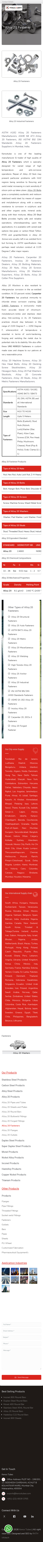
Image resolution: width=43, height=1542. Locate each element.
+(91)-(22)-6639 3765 (17, 1498)
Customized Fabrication (12, 1247)
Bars (4, 1229)
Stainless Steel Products (14, 1079)
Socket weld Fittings (11, 1215)
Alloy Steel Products (12, 1091)
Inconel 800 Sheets (12, 1418)
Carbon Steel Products (13, 1085)
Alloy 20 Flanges (10, 1130)
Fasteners (6, 1220)
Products (6, 1195)
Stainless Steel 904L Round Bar (18, 1407)
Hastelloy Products (11, 1169)
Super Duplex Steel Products (16, 1146)
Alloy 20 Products (11, 1096)
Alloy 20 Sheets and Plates (14, 1107)
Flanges (5, 1201)
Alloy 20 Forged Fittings (13, 1121)
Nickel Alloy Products (13, 1157)
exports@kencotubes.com (19, 1493)
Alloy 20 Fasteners (11, 1125)
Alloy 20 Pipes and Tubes (14, 1102)
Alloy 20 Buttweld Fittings (14, 1116)
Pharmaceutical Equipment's (15, 1252)
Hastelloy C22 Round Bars (15, 1414)
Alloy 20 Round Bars (11, 1111)
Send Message (22, 1377)
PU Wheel (7, 1243)
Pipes (4, 1234)
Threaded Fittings (10, 1210)
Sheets (5, 1238)
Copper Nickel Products (14, 1174)
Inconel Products (10, 1163)
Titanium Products (11, 1180)
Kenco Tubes (25, 1529)
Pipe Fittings (7, 1206)
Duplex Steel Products (13, 1140)
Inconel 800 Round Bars (14, 1397)
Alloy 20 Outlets (9, 1135)
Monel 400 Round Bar (13, 1404)
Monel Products (10, 1151)
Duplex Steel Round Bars (15, 1400)
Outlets (5, 1224)
